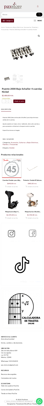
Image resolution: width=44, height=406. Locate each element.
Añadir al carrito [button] (12, 186)
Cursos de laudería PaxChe (10, 390)
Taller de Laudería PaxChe (10, 386)
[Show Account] (38, 6)
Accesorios (27, 27)
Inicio (3, 27)
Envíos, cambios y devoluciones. (12, 343)
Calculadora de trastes (8, 378)
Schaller (12, 148)
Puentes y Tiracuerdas (10, 144)
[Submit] (39, 14)
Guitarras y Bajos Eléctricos (14, 27)
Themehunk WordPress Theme (26, 404)
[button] (39, 36)
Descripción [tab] (6, 109)
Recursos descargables (9, 374)
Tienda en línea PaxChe (9, 393)
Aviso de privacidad (7, 339)
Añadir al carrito (19, 101)
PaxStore (25, 399)
